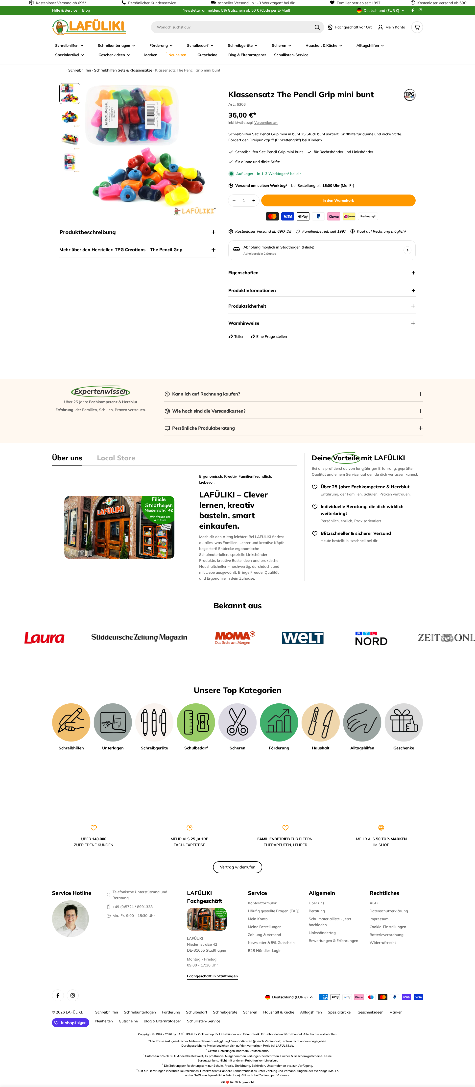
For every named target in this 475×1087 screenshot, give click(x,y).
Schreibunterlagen (140, 1012)
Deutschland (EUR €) (381, 10)
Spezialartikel (340, 1012)
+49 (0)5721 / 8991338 (133, 906)
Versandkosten (266, 122)
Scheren (250, 1012)
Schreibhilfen (79, 70)
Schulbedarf (196, 1012)
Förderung (171, 1012)
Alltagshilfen (311, 1012)
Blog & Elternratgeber (162, 1021)
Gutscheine (128, 1021)
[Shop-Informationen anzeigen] (407, 250)
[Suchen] (317, 27)
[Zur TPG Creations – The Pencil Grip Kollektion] (410, 95)
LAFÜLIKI (74, 1012)
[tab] (67, 459)
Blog (86, 10)
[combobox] (237, 27)
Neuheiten (104, 1021)
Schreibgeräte (225, 1012)
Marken (396, 1012)
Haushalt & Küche (278, 1012)
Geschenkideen (370, 1012)
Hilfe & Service (64, 10)
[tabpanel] (174, 527)
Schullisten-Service (203, 1021)
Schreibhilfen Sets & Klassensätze (123, 70)
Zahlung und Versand (280, 1071)
